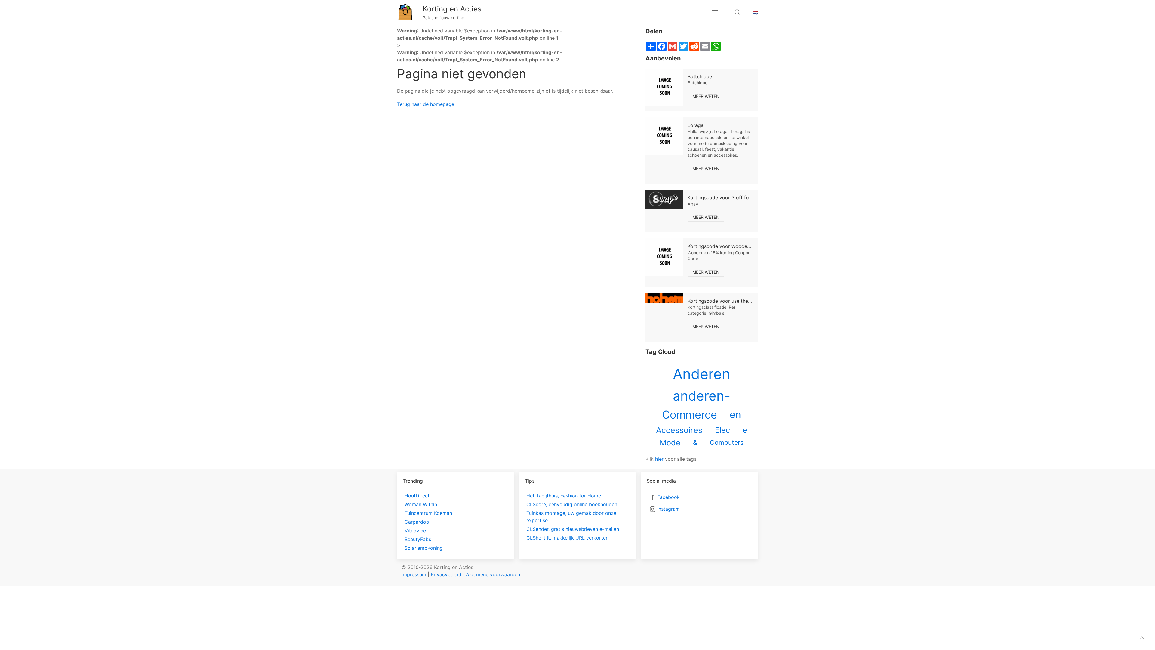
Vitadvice (415, 531)
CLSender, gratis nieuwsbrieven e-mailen (572, 529)
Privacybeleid (446, 574)
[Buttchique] (664, 87)
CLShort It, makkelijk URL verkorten (567, 538)
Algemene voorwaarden (493, 574)
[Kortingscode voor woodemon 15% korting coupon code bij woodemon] (664, 257)
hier (659, 459)
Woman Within (421, 504)
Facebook (668, 497)
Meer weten (705, 96)
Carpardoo (417, 522)
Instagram (668, 509)
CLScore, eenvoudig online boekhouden (571, 504)
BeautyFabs (418, 539)
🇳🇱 (755, 12)
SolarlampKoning (424, 548)
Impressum (414, 574)
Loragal (696, 125)
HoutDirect (417, 496)
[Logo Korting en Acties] (405, 12)
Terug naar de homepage (425, 104)
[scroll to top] (1142, 638)
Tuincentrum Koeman (428, 513)
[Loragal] (664, 136)
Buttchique (700, 76)
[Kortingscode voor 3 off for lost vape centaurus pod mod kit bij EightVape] (664, 199)
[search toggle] (737, 12)
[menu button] (715, 12)
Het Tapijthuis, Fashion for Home (563, 496)
